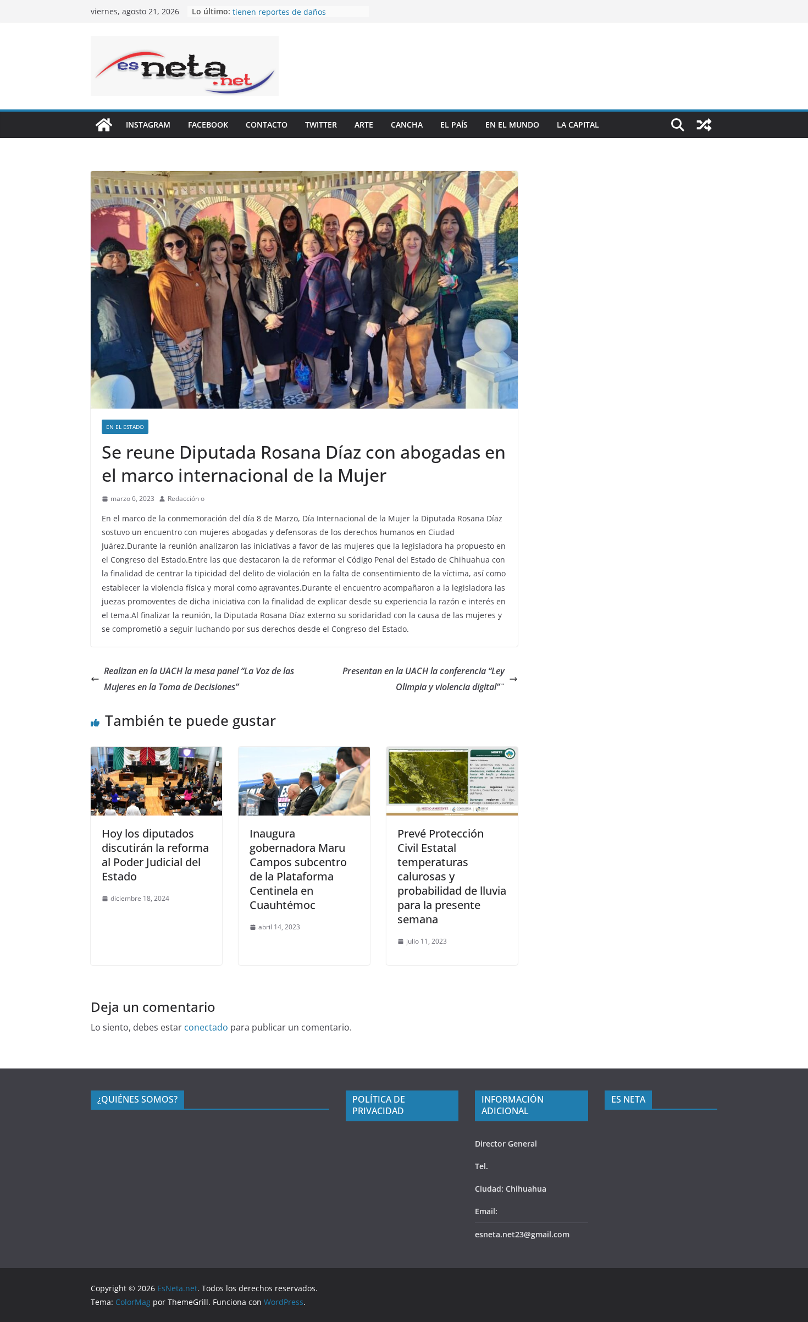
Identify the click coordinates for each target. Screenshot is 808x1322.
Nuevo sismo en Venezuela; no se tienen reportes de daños (294, 16)
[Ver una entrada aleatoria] (704, 125)
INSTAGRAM (148, 124)
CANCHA (407, 124)
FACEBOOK (208, 124)
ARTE (364, 124)
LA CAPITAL (578, 124)
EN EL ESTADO (125, 427)
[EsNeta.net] (104, 125)
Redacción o (186, 498)
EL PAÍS (454, 124)
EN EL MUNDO (512, 124)
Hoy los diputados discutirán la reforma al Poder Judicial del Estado (155, 855)
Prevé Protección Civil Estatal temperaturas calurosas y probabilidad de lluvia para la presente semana (451, 876)
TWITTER (321, 124)
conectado (206, 1027)
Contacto (266, 124)
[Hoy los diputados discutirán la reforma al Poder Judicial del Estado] (156, 754)
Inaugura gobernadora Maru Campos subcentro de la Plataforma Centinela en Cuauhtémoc (298, 869)
